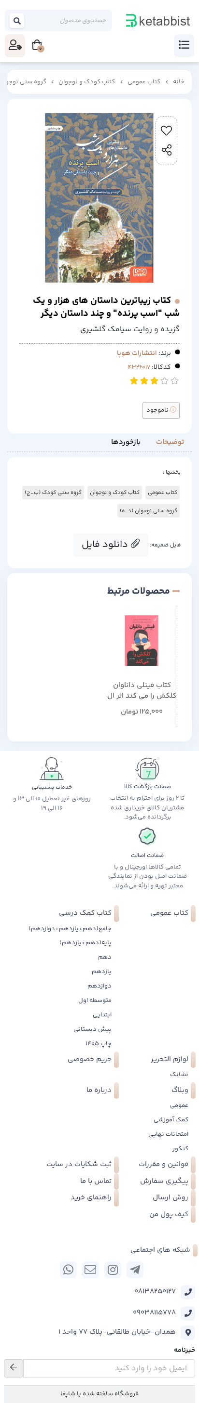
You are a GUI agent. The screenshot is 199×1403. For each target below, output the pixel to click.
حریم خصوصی (90, 1059)
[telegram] (135, 1269)
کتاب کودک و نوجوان (86, 82)
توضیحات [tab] (170, 442)
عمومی (179, 1105)
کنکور (180, 1149)
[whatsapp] (68, 1269)
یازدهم (102, 971)
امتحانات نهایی (168, 1134)
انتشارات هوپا (137, 353)
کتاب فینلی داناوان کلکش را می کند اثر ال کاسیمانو (141, 691)
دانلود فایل (106, 544)
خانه (179, 82)
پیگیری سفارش (164, 1181)
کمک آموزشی (171, 1120)
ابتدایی (102, 1015)
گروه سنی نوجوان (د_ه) (148, 511)
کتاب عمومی (144, 82)
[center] (17, 20)
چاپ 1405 (98, 1044)
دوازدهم (99, 986)
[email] (90, 1269)
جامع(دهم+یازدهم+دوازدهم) (70, 929)
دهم (105, 957)
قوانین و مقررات (163, 1164)
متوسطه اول (95, 1000)
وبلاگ (179, 1090)
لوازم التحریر (169, 1059)
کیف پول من (168, 1214)
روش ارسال (170, 1197)
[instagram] (112, 1269)
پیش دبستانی (92, 1029)
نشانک (179, 1074)
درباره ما (99, 1090)
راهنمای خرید (91, 1197)
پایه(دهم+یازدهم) (85, 943)
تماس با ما (96, 1181)
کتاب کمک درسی (85, 913)
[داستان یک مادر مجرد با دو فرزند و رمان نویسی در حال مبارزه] (142, 641)
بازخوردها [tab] (126, 442)
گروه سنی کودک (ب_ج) (53, 492)
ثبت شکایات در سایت (79, 1164)
